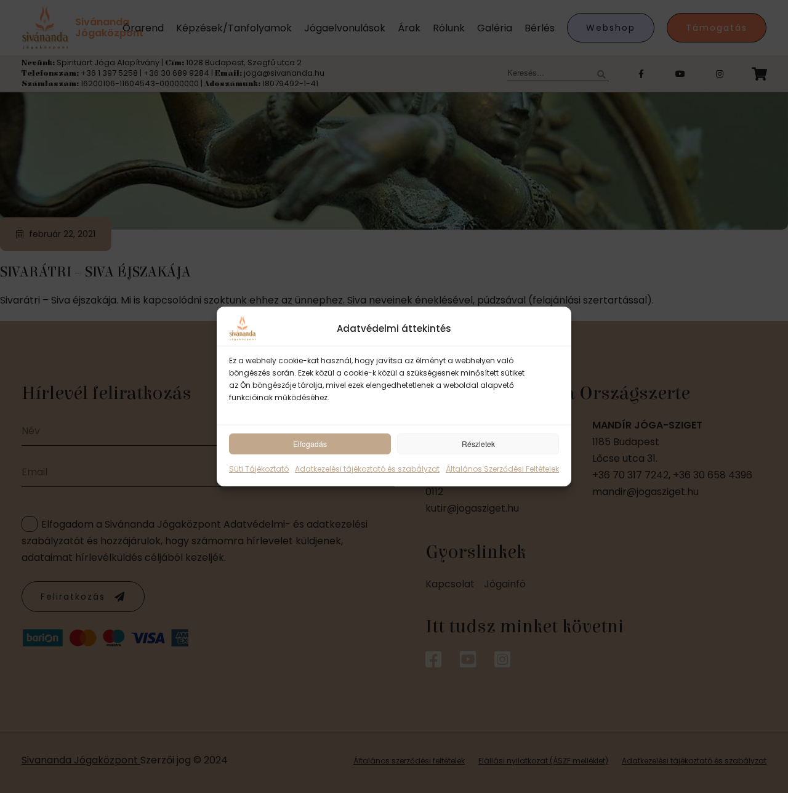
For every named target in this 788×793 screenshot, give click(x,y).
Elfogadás (310, 443)
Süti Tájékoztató (259, 469)
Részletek (478, 443)
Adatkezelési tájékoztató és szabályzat (367, 469)
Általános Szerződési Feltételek (502, 469)
